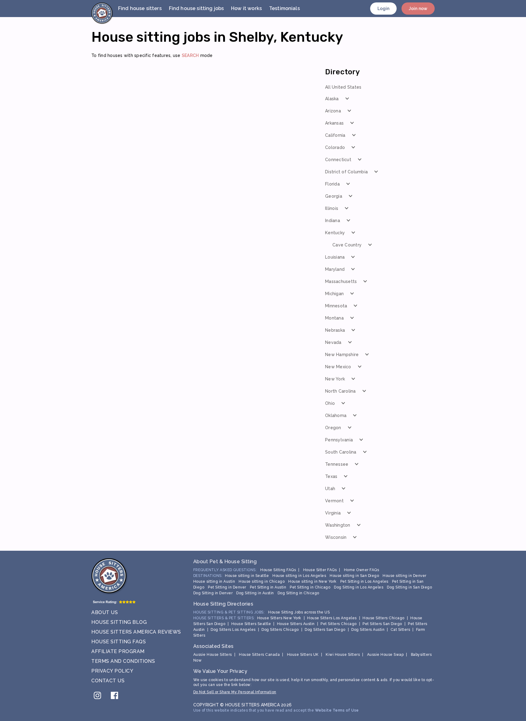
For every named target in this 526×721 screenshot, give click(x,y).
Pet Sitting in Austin (268, 587)
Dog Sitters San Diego (325, 629)
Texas (331, 476)
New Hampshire (342, 354)
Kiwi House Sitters (343, 654)
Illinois (331, 208)
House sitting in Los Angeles (299, 576)
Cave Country (347, 244)
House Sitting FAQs (118, 642)
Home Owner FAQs (361, 570)
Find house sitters (140, 8)
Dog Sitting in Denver (213, 593)
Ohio (330, 403)
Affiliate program (118, 651)
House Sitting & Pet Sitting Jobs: (229, 612)
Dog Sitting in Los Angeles (358, 587)
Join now (418, 8)
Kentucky (335, 232)
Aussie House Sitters (212, 654)
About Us (104, 612)
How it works (246, 8)
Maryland (335, 269)
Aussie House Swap (385, 654)
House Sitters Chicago (384, 618)
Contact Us (107, 681)
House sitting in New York (312, 581)
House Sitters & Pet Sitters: (224, 618)
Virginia (333, 513)
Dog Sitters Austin (367, 629)
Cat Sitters (400, 629)
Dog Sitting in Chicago (298, 593)
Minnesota (336, 305)
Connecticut (338, 159)
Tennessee (336, 464)
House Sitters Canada (259, 654)
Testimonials (284, 8)
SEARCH (190, 55)
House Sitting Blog (119, 622)
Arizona (333, 110)
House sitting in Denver (404, 576)
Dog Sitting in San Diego (409, 587)
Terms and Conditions (123, 661)
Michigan (334, 293)
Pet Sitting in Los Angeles (364, 581)
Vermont (334, 500)
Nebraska (335, 330)
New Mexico (338, 366)
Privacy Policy (112, 671)
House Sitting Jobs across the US (299, 612)
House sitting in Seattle (247, 576)
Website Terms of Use (337, 710)
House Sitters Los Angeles (332, 618)
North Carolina (340, 391)
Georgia (333, 196)
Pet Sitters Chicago (339, 624)
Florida (332, 184)
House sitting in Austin (214, 581)
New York (335, 378)
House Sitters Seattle (251, 624)
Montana (334, 318)
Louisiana (335, 257)
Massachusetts (341, 281)
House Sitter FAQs (320, 570)
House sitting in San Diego (354, 576)
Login (383, 8)
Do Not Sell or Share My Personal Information (234, 692)
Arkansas (334, 123)
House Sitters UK (303, 654)
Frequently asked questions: (225, 570)
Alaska (332, 98)
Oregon (333, 427)
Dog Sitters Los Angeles (233, 629)
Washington (337, 525)
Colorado (335, 147)
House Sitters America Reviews (136, 632)
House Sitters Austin (296, 624)
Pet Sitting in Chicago (310, 587)
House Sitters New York (279, 618)
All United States (343, 87)
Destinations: (208, 576)
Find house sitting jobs (196, 8)
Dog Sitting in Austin (255, 593)
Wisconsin (335, 537)
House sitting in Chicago (262, 581)
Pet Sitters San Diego (382, 624)
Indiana (332, 220)
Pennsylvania (339, 439)
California (335, 135)
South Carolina (340, 452)
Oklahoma (335, 415)
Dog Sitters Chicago (280, 629)
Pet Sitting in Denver (227, 587)
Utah (330, 488)
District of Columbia (346, 171)
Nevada (333, 342)
